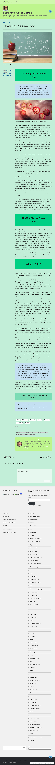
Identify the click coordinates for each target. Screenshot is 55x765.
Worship (32, 740)
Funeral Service (33, 595)
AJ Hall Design (6, 516)
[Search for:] (14, 748)
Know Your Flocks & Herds (17, 13)
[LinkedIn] (10, 2)
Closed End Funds (34, 548)
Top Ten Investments (35, 708)
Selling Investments (35, 680)
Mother (32, 639)
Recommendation (34, 658)
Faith (32, 432)
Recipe (31, 655)
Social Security (33, 689)
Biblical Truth (7, 22)
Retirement (32, 667)
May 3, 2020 (9, 70)
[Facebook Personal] (7, 2)
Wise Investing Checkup (36, 737)
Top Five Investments (35, 705)
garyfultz (5, 513)
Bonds (31, 529)
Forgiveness (38, 432)
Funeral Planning (34, 592)
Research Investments (35, 664)
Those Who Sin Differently (9, 522)
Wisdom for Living (34, 730)
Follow (31, 503)
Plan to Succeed (34, 648)
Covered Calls (33, 551)
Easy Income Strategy (35, 563)
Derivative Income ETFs (36, 557)
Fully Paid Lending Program (37, 589)
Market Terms (33, 630)
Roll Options (33, 670)
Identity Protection (34, 604)
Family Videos (33, 576)
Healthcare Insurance (35, 598)
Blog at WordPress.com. (9, 762)
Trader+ (32, 711)
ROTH (31, 674)
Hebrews (45, 432)
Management (33, 626)
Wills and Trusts (34, 721)
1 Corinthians (19, 432)
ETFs (31, 570)
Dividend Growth (34, 560)
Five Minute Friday (34, 579)
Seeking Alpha (33, 677)
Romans (27, 434)
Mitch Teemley (7, 526)
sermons (32, 686)
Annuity (32, 513)
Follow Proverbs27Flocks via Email (38, 491)
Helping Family (33, 601)
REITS (31, 661)
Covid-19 (27, 432)
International (33, 614)
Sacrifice (32, 434)
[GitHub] (20, 2)
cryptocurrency (34, 554)
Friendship (32, 585)
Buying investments (35, 544)
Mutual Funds (33, 642)
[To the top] (50, 757)
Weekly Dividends (34, 718)
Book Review (33, 532)
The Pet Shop (33, 699)
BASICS (32, 522)
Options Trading (34, 645)
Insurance (32, 611)
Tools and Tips (33, 702)
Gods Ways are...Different (9, 519)
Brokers (32, 535)
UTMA (31, 715)
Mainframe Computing (35, 623)
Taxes (31, 693)
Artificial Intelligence (35, 516)
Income (32, 607)
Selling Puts (33, 683)
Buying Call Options (35, 541)
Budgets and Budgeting (36, 538)
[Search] (23, 2)
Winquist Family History (36, 727)
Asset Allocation (34, 519)
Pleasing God (19, 434)
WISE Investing (33, 733)
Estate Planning (34, 567)
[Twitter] (14, 2)
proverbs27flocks (7, 73)
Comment (47, 480)
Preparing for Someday (35, 652)
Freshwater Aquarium (35, 582)
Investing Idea (33, 617)
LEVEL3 (32, 620)
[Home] (4, 2)
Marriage (32, 633)
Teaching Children (34, 696)
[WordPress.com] (17, 2)
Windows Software (35, 724)
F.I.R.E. (31, 573)
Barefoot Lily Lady (8, 529)
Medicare (32, 636)
